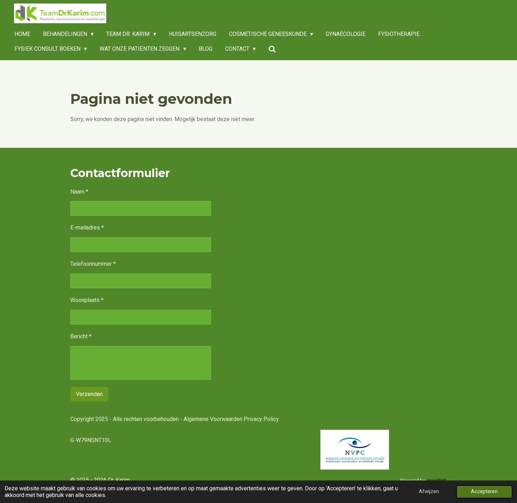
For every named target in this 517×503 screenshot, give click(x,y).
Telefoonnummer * (93, 263)
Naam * (79, 191)
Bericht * (80, 336)
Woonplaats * (86, 300)
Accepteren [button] (484, 492)
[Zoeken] (272, 49)
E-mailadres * (87, 227)
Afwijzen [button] (429, 492)
